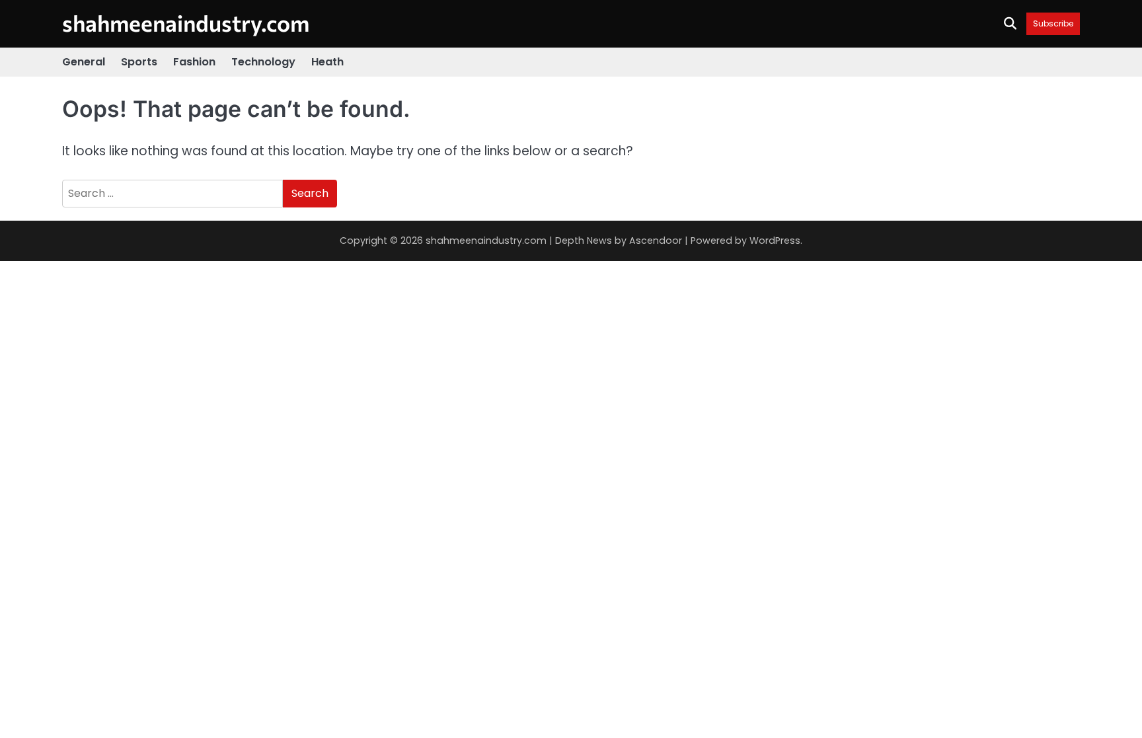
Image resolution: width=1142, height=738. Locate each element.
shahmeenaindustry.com (185, 22)
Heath (327, 61)
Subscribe (1053, 23)
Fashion (194, 61)
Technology (263, 61)
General (83, 61)
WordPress (774, 240)
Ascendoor (655, 240)
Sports (139, 61)
